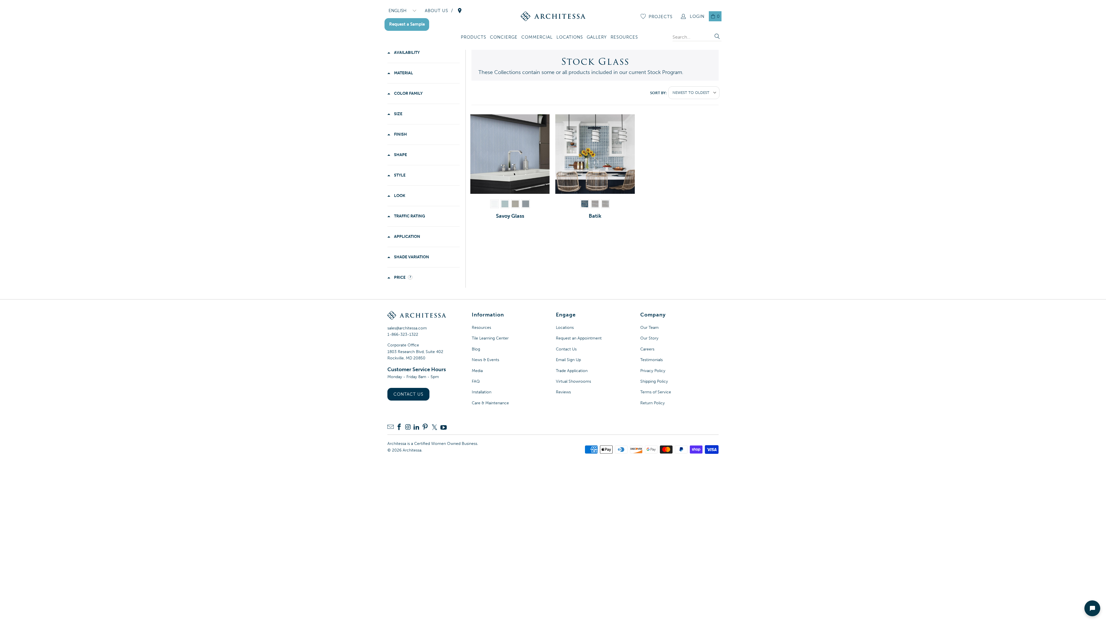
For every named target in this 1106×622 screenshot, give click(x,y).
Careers (647, 349)
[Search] (717, 37)
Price (399, 277)
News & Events (485, 359)
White (494, 204)
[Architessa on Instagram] (408, 427)
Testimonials (651, 359)
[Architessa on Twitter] (434, 427)
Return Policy (652, 403)
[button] (473, 37)
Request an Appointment (579, 338)
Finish (400, 134)
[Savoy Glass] (510, 154)
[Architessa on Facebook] (399, 427)
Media (477, 370)
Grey (526, 204)
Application (406, 236)
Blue (505, 204)
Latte (515, 204)
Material (403, 73)
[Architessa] (553, 16)
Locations (565, 327)
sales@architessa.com (407, 328)
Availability (406, 52)
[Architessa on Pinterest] (425, 427)
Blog (476, 349)
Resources (481, 327)
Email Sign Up (568, 359)
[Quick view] (544, 188)
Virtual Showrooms (573, 381)
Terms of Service (655, 392)
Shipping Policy (654, 381)
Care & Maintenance (490, 403)
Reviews (563, 392)
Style (399, 175)
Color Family (408, 93)
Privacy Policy (652, 370)
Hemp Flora (605, 204)
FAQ (476, 381)
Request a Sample (407, 24)
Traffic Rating (409, 216)
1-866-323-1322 (402, 334)
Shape (400, 154)
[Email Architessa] (390, 427)
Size (397, 113)
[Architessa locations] (459, 10)
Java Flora (595, 204)
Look (399, 195)
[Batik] (595, 154)
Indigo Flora (585, 204)
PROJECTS (661, 16)
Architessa (412, 450)
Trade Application (572, 370)
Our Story (649, 338)
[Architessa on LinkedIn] (416, 427)
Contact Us (408, 394)
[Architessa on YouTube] (443, 427)
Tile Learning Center (490, 338)
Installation (481, 392)
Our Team (649, 327)
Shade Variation (411, 257)
